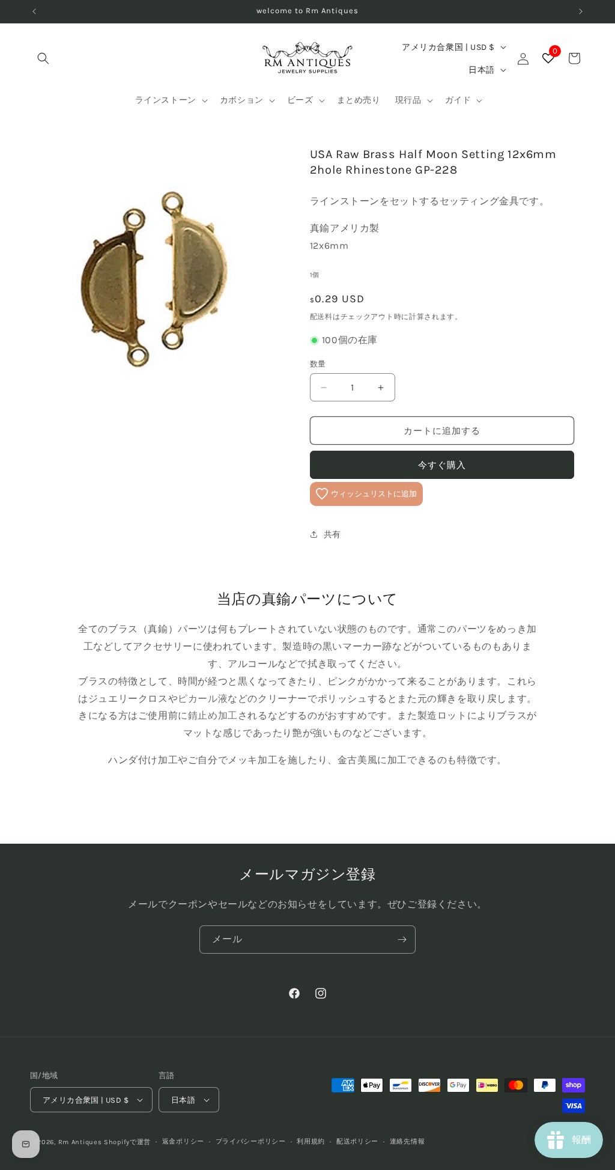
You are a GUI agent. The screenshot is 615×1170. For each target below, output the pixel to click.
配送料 (321, 316)
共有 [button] (332, 534)
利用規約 (311, 1141)
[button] (43, 58)
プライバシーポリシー (251, 1141)
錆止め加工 (213, 715)
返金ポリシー (183, 1141)
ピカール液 (203, 698)
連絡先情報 (407, 1141)
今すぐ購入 (442, 465)
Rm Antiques (80, 1142)
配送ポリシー (357, 1141)
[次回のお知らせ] (581, 11)
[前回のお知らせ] (34, 11)
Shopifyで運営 (127, 1142)
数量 (318, 363)
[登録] (402, 939)
